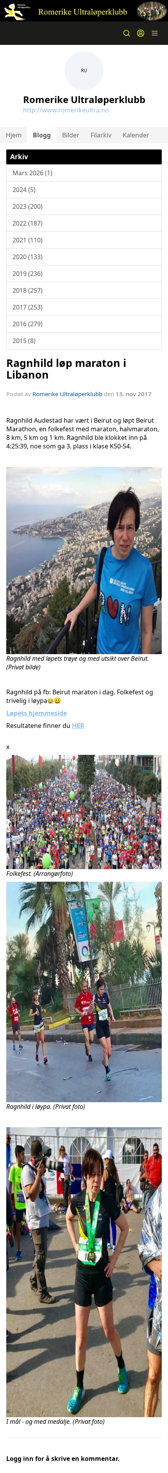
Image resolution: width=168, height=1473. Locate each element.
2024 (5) (24, 189)
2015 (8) (24, 340)
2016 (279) (28, 324)
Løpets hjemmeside (36, 713)
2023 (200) (28, 206)
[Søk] (127, 33)
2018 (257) (28, 290)
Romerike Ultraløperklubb (67, 394)
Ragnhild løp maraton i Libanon (66, 368)
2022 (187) (28, 223)
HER (78, 725)
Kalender (136, 135)
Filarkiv (101, 135)
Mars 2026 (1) (32, 173)
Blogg (42, 135)
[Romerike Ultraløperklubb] (84, 10)
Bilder (70, 135)
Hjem (13, 135)
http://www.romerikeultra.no (66, 110)
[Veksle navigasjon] (155, 33)
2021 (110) (28, 240)
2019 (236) (28, 273)
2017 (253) (28, 307)
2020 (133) (28, 257)
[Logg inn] (141, 33)
